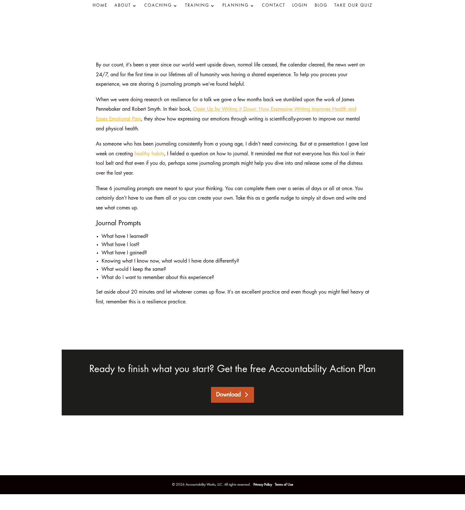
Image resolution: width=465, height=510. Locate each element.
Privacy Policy (263, 485)
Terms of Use (284, 485)
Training (197, 5)
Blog (321, 5)
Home (100, 5)
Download (228, 395)
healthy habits (149, 154)
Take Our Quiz (353, 5)
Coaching (158, 5)
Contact (273, 5)
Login (300, 5)
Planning (235, 5)
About (123, 5)
